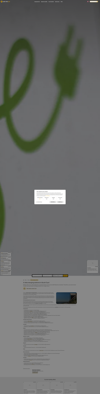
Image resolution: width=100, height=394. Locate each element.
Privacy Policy (48, 195)
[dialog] (50, 197)
